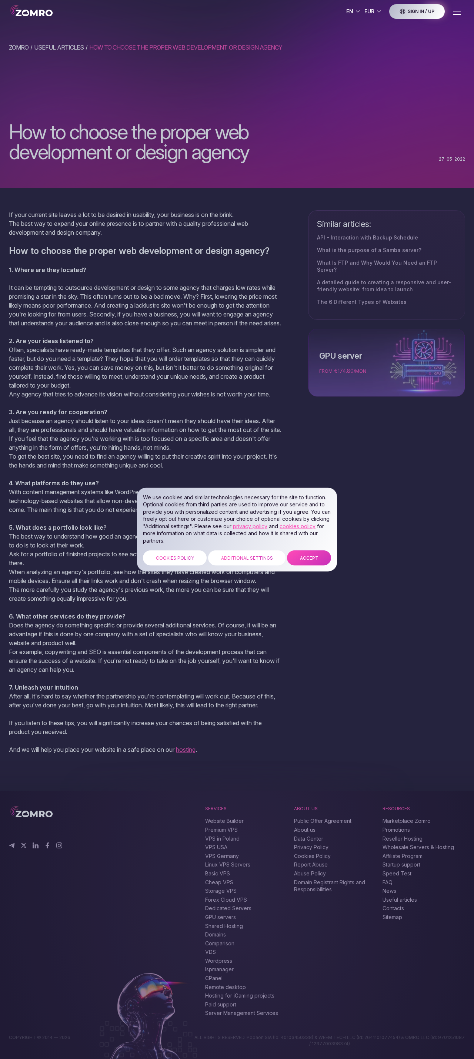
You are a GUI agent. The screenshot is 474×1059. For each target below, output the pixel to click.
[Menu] (457, 12)
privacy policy (250, 526)
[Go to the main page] (54, 11)
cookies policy (298, 526)
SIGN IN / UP (421, 11)
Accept (309, 557)
